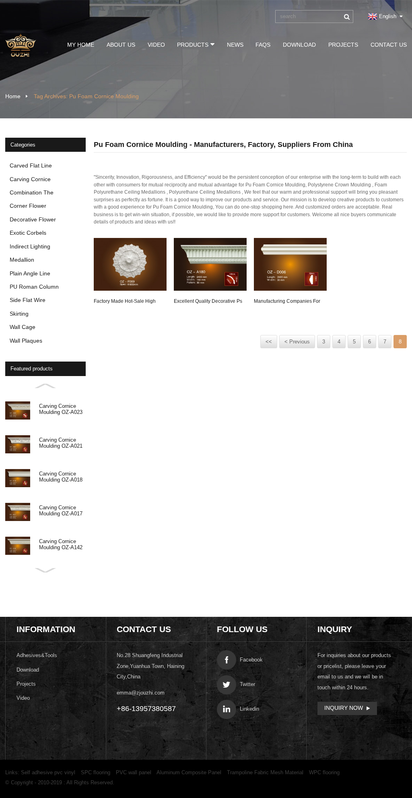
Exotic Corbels (28, 232)
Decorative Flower (33, 219)
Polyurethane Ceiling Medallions (205, 192)
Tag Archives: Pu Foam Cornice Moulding (86, 96)
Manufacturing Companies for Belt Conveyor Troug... (287, 302)
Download (299, 44)
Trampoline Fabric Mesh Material (265, 772)
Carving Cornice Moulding (30, 181)
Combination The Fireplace (32, 194)
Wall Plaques (26, 340)
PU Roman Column (34, 286)
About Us (121, 44)
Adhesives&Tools (36, 655)
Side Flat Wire (27, 300)
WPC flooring (324, 772)
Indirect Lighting (30, 246)
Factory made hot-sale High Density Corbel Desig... (125, 302)
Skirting (19, 313)
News (235, 44)
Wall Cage (22, 327)
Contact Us (389, 44)
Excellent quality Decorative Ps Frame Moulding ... (208, 302)
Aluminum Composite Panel (189, 772)
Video (156, 44)
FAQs (262, 44)
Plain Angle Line (30, 273)
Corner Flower (28, 206)
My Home (80, 44)
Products (192, 44)
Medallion (22, 259)
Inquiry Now (343, 708)
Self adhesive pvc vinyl (48, 772)
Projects (343, 44)
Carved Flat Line (31, 165)
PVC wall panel (133, 772)
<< (269, 342)
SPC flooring (95, 772)
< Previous (297, 342)
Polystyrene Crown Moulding (339, 185)
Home (13, 96)
